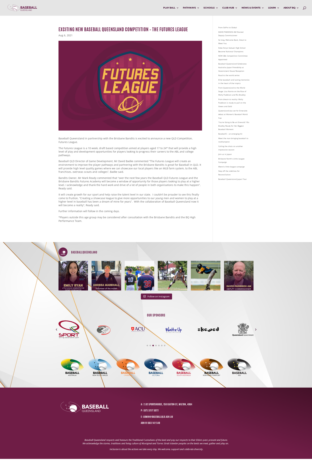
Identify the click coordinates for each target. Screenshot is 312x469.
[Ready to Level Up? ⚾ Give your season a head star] (139, 275)
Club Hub (228, 7)
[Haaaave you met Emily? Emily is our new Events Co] (73, 275)
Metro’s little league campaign (231, 166)
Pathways (189, 7)
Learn (272, 7)
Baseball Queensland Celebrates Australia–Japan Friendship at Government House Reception (232, 67)
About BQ (289, 7)
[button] (56, 329)
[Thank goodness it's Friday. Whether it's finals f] (205, 275)
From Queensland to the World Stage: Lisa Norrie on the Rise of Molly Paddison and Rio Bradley (232, 91)
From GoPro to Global (227, 27)
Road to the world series (229, 75)
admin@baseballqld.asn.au (158, 416)
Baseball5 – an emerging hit (230, 134)
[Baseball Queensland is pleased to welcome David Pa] (239, 275)
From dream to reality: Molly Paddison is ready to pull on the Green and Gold (232, 103)
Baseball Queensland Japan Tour (232, 179)
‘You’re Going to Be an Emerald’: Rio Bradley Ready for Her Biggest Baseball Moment (233, 126)
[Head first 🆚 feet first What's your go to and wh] (172, 275)
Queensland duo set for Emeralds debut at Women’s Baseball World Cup (233, 114)
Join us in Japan (225, 154)
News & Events (251, 7)
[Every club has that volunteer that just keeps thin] (106, 275)
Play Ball (169, 7)
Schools (209, 7)
